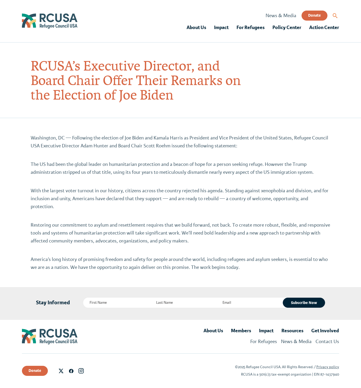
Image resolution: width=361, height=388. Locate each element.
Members (241, 331)
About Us (196, 27)
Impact (221, 27)
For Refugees (251, 27)
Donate (314, 15)
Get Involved (325, 331)
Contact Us (327, 341)
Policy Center (286, 27)
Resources (292, 331)
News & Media (281, 15)
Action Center (324, 27)
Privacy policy (327, 367)
